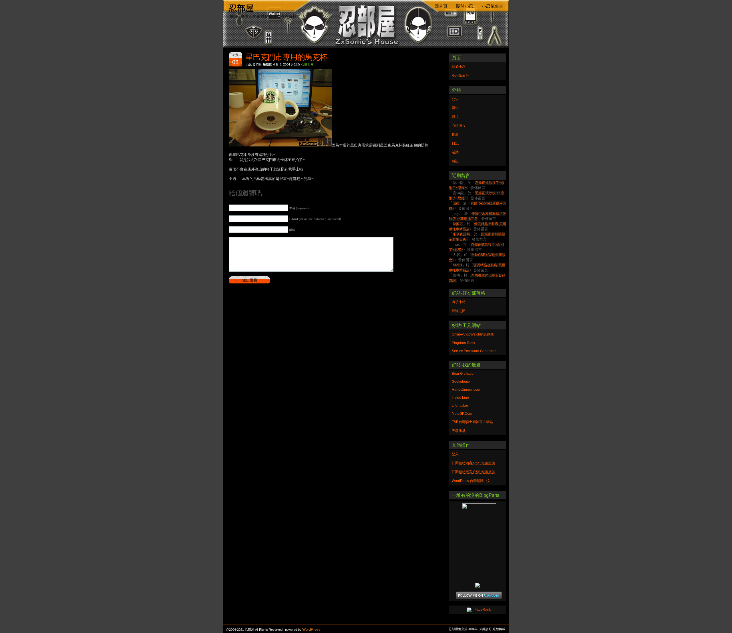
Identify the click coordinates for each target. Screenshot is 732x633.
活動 (455, 152)
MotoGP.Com (462, 414)
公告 (455, 99)
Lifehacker (460, 406)
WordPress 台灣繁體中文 (471, 481)
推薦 (455, 134)
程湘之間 (459, 311)
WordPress (311, 629)
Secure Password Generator (474, 351)
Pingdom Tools (463, 343)
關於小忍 (464, 6)
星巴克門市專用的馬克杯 (286, 57)
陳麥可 (458, 224)
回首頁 (441, 6)
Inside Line (460, 398)
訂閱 (473, 463)
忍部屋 (241, 8)
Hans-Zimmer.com (466, 390)
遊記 (455, 161)
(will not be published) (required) (315, 219)
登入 (455, 454)
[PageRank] (477, 610)
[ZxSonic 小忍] (477, 541)
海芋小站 (459, 302)
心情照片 (307, 64)
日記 (455, 143)
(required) (299, 208)
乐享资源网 (461, 234)
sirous (457, 265)
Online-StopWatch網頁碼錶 (473, 334)
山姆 (456, 203)
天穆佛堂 (459, 431)
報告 (455, 108)
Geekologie (461, 382)
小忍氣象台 (492, 6)
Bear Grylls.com (464, 374)
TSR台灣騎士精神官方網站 (472, 422)
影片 (455, 117)
